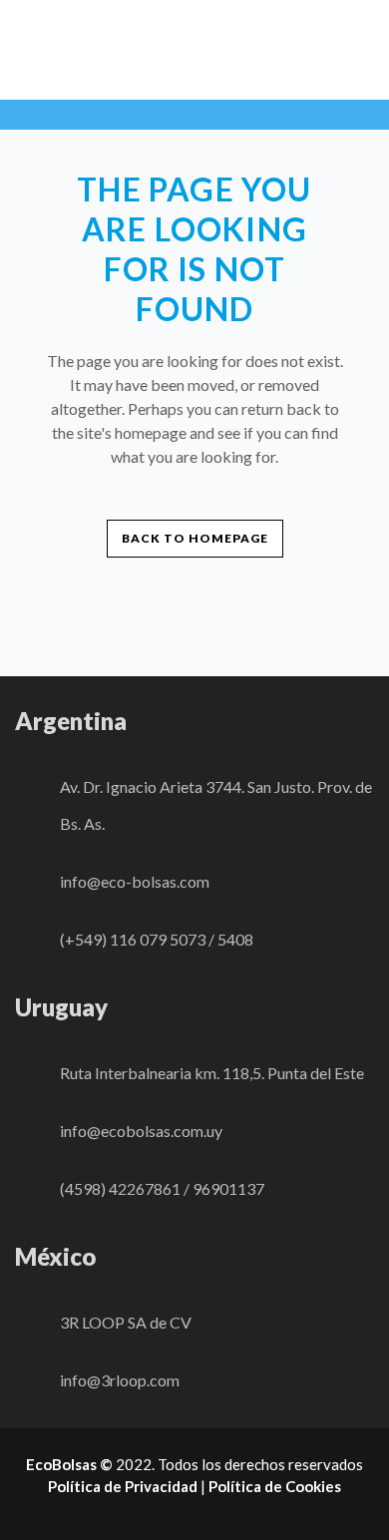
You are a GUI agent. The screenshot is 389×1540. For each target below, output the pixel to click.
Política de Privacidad (122, 1486)
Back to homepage (195, 538)
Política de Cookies (274, 1486)
